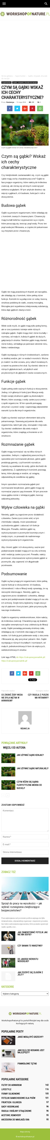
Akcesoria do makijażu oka (15, 1119)
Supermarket (6, 82)
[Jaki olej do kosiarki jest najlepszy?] (8, 1053)
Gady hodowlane (10, 1106)
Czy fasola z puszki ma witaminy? (38, 696)
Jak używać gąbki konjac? (30, 755)
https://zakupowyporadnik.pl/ (14, 661)
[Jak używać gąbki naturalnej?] (8, 771)
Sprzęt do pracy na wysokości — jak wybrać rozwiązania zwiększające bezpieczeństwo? (21, 907)
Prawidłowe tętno (27, 1063)
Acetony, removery (11, 1115)
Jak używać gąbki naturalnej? (32, 768)
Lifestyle (6, 1089)
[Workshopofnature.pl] (25, 14)
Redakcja (10, 102)
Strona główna (7, 76)
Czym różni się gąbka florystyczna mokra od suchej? (29, 785)
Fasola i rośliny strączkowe (16, 1111)
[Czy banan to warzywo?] (8, 949)
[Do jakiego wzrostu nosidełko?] (8, 963)
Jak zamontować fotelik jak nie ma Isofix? (33, 933)
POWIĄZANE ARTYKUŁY (14, 743)
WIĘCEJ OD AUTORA (14, 747)
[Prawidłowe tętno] (8, 1067)
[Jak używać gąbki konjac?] (8, 758)
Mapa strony (25, 1132)
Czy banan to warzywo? (30, 945)
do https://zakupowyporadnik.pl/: (30, 657)
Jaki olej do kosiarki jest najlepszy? (31, 1051)
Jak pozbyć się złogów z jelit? (30, 973)
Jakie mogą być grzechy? (30, 1037)
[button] (46, 4)
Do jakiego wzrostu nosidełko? (28, 960)
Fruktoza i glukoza (11, 1102)
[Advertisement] (25, 47)
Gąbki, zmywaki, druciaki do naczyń (25, 82)
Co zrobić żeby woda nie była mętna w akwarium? (12, 697)
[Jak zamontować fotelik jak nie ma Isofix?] (8, 936)
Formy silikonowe (10, 1093)
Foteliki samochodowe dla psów (18, 1098)
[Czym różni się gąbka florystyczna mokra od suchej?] (8, 785)
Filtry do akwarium (11, 1085)
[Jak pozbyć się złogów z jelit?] (8, 976)
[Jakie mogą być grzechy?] (8, 1040)
